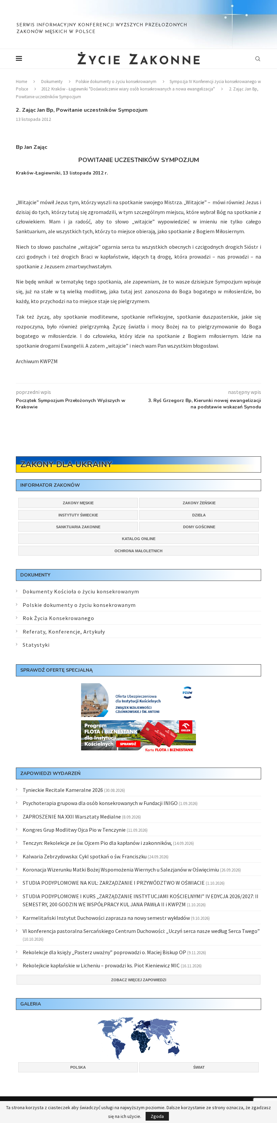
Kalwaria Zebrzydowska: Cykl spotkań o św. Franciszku (85, 856)
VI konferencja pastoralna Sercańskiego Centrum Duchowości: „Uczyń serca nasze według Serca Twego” (141, 931)
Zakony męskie (78, 503)
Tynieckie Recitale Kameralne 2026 (63, 789)
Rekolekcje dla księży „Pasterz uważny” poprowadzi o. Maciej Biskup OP (104, 952)
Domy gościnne (199, 527)
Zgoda (157, 1116)
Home (21, 81)
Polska (78, 1067)
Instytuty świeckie (78, 515)
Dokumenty (51, 81)
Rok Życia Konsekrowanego (58, 618)
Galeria (30, 1004)
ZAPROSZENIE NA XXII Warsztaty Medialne (72, 816)
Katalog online (138, 539)
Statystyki (36, 644)
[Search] (257, 59)
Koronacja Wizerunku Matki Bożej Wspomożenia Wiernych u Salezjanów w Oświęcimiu (121, 869)
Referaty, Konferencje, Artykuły (64, 631)
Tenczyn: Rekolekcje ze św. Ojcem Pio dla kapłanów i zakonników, (97, 842)
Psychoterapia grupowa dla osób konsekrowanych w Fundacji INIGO (100, 803)
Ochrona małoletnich (138, 551)
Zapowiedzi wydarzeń (50, 773)
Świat (199, 1067)
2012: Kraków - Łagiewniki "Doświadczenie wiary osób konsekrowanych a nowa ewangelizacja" (128, 89)
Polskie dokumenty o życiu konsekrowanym (116, 81)
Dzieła (199, 515)
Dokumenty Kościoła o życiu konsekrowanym (81, 591)
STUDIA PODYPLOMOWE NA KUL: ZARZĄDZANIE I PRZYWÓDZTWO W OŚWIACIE (114, 882)
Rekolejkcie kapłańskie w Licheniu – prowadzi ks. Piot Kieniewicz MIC (101, 965)
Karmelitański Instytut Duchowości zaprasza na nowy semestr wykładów (106, 917)
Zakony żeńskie (199, 503)
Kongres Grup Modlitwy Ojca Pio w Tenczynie (74, 829)
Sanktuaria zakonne (78, 527)
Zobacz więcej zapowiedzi (138, 980)
